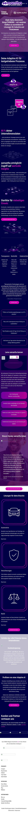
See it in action (14, 705)
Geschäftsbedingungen (21, 808)
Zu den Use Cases (14, 629)
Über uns (3, 797)
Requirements (4, 770)
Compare (3, 769)
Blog (2, 788)
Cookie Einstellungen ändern (8, 808)
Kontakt (2, 799)
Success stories (4, 786)
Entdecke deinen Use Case (9, 219)
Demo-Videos (4, 784)
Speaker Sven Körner (5, 803)
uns (18, 741)
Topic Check (3, 774)
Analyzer (3, 772)
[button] (24, 3)
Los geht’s (5, 75)
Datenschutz (11, 810)
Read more (3, 539)
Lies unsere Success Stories (14, 488)
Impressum (17, 810)
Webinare (3, 789)
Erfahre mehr (14, 45)
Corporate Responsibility (6, 801)
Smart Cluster (4, 776)
